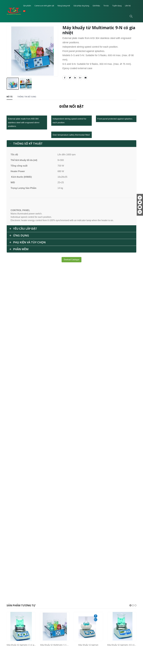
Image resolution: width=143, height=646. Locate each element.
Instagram (140, 212)
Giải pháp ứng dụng (81, 5)
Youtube (140, 207)
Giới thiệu (96, 5)
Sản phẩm (27, 5)
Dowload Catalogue (71, 260)
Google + (80, 77)
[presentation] (7, 51)
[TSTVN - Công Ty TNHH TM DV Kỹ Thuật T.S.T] (14, 11)
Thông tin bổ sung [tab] (26, 97)
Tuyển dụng (116, 5)
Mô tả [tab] (9, 97)
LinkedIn (75, 77)
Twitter (70, 77)
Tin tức (106, 5)
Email (85, 77)
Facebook (64, 77)
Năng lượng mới (64, 5)
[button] (130, 605)
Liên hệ (128, 5)
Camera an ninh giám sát (44, 5)
